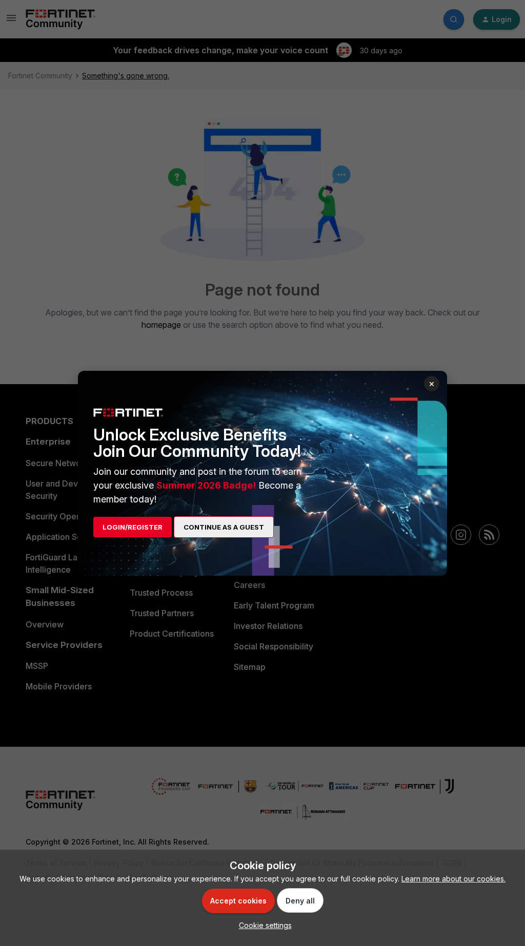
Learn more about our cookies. (453, 878)
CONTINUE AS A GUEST (224, 527)
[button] (263, 925)
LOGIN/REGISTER (133, 527)
